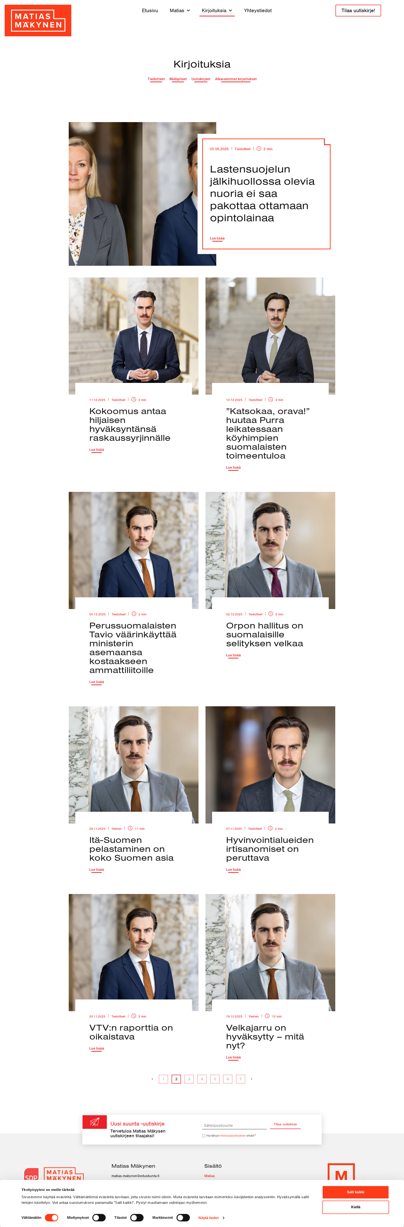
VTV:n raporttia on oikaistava (131, 1032)
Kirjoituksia (214, 10)
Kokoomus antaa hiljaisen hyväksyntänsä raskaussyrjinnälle (130, 424)
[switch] (99, 1217)
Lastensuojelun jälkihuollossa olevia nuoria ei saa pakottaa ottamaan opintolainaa (262, 193)
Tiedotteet (242, 149)
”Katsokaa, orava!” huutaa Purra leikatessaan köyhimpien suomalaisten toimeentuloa (268, 433)
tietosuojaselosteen (233, 1135)
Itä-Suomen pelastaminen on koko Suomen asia (131, 848)
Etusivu (150, 10)
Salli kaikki (355, 1192)
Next (252, 1079)
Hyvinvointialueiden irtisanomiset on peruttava (270, 848)
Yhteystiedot (258, 10)
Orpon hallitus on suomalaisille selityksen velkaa (264, 634)
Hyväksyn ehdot (231, 1135)
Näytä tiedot (208, 1218)
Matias (177, 10)
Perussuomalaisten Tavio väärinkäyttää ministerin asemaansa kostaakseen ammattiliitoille (133, 647)
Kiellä (355, 1207)
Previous (152, 1079)
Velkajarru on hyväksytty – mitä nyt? (265, 1036)
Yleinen (117, 829)
